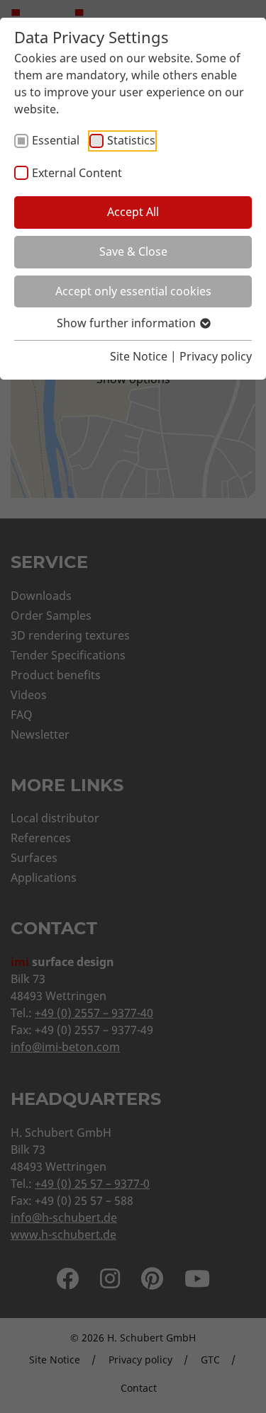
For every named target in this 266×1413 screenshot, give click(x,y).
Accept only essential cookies (133, 291)
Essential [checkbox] (55, 140)
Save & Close (133, 251)
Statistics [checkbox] (131, 140)
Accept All (133, 212)
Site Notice (138, 356)
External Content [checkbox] (77, 173)
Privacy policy (215, 356)
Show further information (128, 323)
